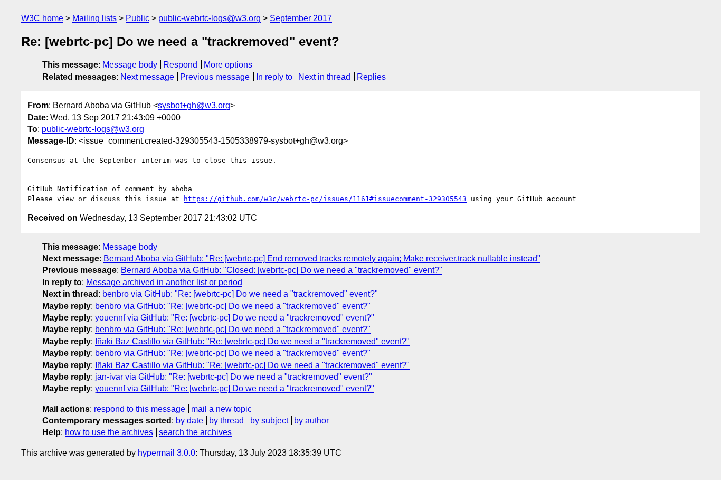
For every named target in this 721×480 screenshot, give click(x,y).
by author (311, 420)
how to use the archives (109, 432)
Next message (147, 76)
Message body (129, 64)
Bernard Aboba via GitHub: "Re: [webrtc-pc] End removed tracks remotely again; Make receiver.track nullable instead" (321, 258)
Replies (371, 76)
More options (228, 64)
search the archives (195, 432)
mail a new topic (221, 408)
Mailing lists (94, 18)
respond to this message (139, 408)
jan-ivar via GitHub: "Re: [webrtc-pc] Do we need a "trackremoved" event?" (233, 376)
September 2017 (301, 18)
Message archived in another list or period (164, 282)
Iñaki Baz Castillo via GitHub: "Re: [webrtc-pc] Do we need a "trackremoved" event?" (252, 341)
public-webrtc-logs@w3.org (209, 18)
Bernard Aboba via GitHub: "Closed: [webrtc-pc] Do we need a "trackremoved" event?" (281, 270)
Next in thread (324, 76)
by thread (226, 420)
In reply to (274, 76)
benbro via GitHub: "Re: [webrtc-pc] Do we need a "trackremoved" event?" (240, 293)
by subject (269, 420)
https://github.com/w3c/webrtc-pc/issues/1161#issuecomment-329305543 (325, 199)
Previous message (215, 76)
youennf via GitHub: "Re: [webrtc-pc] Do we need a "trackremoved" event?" (234, 317)
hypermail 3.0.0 (166, 452)
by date (189, 420)
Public (137, 18)
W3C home (42, 18)
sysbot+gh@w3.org (194, 105)
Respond (180, 64)
